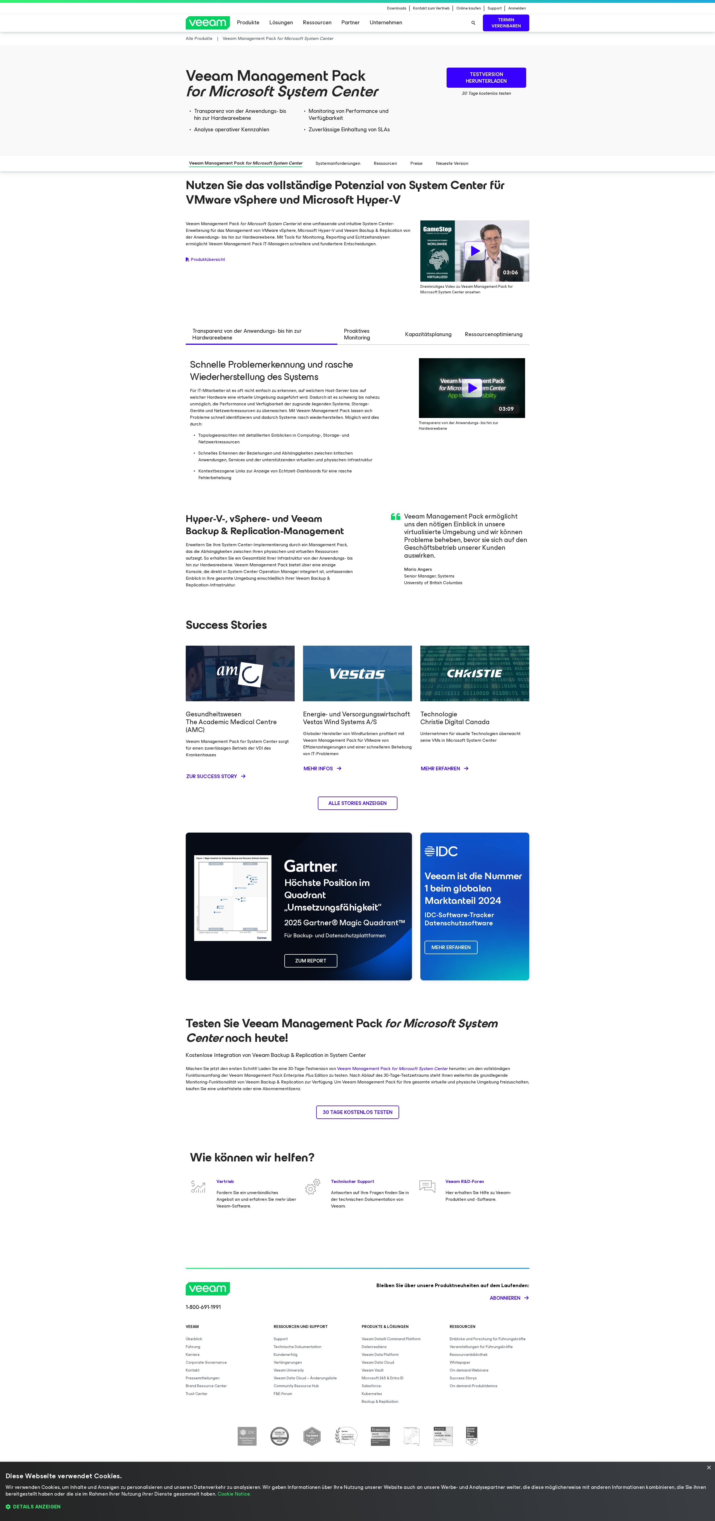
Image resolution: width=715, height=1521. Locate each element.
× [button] (709, 1468)
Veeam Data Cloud (378, 1362)
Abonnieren (505, 1298)
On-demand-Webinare (469, 1370)
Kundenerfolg (285, 1354)
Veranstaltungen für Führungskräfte (481, 1347)
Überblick (194, 1339)
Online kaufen (468, 8)
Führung (193, 1347)
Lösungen (281, 22)
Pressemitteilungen (203, 1378)
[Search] (473, 23)
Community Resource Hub (296, 1386)
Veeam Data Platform (380, 1354)
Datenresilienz (374, 1347)
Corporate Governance (206, 1362)
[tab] (261, 334)
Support (495, 8)
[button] (357, 1507)
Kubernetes (372, 1394)
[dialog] (357, 1491)
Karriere (193, 1354)
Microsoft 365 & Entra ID (383, 1378)
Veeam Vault (372, 1370)
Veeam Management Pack (392, 1068)
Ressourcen (317, 22)
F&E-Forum (283, 1394)
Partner (351, 22)
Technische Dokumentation (297, 1347)
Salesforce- (372, 1386)
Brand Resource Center (206, 1386)
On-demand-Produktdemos (473, 1386)
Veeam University (289, 1370)
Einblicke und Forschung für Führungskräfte (488, 1339)
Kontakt (192, 1370)
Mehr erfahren (440, 768)
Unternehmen (386, 22)
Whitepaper (460, 1362)
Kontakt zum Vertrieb (431, 8)
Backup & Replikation (380, 1401)
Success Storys (463, 1378)
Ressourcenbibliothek (469, 1354)
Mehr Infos (318, 768)
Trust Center (197, 1394)
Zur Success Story (211, 776)
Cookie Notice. (234, 1494)
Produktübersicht (208, 259)
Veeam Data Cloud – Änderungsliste (305, 1378)
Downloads (396, 8)
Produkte (248, 22)
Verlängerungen (288, 1362)
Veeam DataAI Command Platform (391, 1339)
